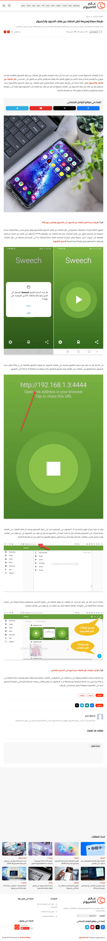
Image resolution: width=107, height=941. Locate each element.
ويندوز (69, 5)
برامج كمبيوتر (76, 5)
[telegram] (17, 108)
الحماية (53, 5)
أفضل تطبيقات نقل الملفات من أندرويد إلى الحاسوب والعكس (75, 670)
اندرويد (38, 5)
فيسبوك (58, 5)
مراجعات (29, 5)
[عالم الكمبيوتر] (94, 5)
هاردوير (23, 5)
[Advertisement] (53, 56)
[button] (92, 705)
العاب (43, 5)
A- (5, 32)
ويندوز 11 (64, 5)
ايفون (33, 5)
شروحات (82, 695)
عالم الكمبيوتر (83, 937)
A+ (8, 32)
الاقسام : (102, 915)
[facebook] (88, 108)
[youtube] (41, 108)
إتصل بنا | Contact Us (47, 911)
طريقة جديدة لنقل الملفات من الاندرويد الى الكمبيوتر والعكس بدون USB (70, 222)
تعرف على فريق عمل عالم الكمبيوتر (47, 905)
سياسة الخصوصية (48, 916)
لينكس (47, 5)
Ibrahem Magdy (25, 937)
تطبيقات (76, 858)
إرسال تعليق (95, 745)
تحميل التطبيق (60, 241)
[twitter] (64, 108)
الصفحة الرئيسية (98, 16)
